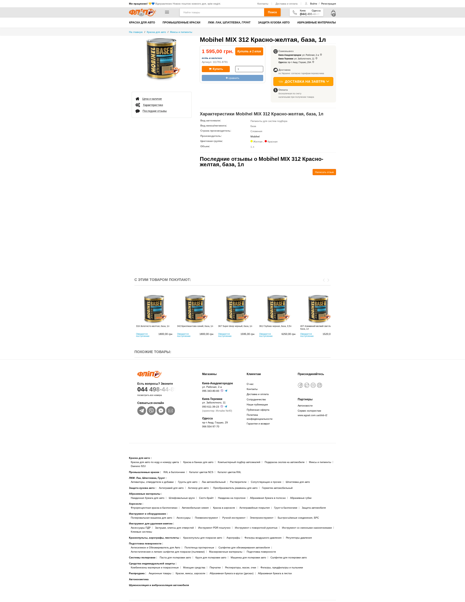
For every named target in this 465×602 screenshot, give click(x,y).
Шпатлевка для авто (298, 481)
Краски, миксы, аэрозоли (190, 573)
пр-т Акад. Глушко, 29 (215, 422)
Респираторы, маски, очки (240, 567)
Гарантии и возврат (258, 423)
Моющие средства (194, 567)
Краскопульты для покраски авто (202, 537)
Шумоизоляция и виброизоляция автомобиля (159, 585)
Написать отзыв (324, 172)
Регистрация (328, 3)
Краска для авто (142, 22)
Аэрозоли (136, 503)
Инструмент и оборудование (148, 513)
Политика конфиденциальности (259, 416)
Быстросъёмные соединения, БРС (298, 517)
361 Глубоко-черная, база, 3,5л (275, 326)
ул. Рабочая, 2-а (212, 386)
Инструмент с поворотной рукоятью (256, 527)
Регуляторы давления (299, 537)
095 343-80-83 (210, 390)
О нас (250, 383)
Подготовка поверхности (146, 543)
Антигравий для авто (171, 487)
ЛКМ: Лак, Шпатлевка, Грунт (229, 22)
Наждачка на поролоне (232, 497)
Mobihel (255, 136)
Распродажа (137, 573)
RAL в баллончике (174, 472)
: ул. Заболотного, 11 (296, 58)
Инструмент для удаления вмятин (151, 523)
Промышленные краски (181, 22)
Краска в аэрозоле (224, 507)
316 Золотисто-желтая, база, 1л (152, 326)
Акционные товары (160, 573)
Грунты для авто (187, 481)
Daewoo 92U (138, 466)
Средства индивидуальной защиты (153, 563)
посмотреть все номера (149, 395)
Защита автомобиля (314, 507)
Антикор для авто (198, 487)
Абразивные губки (301, 497)
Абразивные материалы (316, 22)
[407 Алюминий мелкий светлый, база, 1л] (318, 308)
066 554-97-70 (210, 426)
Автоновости (305, 405)
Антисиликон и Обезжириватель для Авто (155, 547)
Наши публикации (257, 404)
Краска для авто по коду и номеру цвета (155, 462)
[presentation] (324, 279)
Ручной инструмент (233, 517)
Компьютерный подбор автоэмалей (239, 462)
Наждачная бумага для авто (147, 497)
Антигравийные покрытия (254, 507)
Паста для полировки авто (175, 557)
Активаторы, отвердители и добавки (152, 481)
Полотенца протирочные (199, 547)
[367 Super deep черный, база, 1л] (236, 308)
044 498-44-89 (157, 389)
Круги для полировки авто (210, 557)
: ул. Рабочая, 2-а (299, 55)
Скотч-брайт (206, 497)
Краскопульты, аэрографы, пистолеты (155, 537)
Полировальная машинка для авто (151, 517)
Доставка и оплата (287, 3)
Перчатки (215, 567)
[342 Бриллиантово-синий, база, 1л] (195, 308)
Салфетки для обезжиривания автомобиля (244, 547)
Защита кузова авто (274, 22)
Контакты (262, 3)
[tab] (162, 99)
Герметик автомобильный (277, 487)
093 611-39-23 (210, 406)
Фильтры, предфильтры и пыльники (281, 567)
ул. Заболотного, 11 (214, 402)
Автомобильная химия (195, 507)
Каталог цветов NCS (201, 472)
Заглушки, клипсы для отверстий (174, 527)
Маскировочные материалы (225, 551)
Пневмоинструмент (206, 517)
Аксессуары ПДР (141, 527)
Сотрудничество (256, 399)
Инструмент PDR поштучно (214, 527)
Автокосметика (139, 579)
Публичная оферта (258, 409)
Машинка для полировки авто (248, 557)
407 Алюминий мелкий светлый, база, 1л (316, 327)
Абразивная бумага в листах (275, 573)
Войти (314, 3)
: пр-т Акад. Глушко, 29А (295, 62)
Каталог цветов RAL (229, 472)
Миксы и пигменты (320, 462)
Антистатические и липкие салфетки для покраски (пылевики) (168, 551)
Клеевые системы (141, 531)
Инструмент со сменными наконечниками (307, 527)
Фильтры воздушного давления (263, 537)
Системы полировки (143, 557)
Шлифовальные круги (182, 497)
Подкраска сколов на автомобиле (285, 462)
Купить (217, 69)
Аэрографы (233, 537)
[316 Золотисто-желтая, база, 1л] (154, 308)
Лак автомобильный (214, 481)
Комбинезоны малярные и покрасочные (155, 567)
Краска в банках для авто (198, 462)
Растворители (238, 481)
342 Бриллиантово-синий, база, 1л (195, 326)
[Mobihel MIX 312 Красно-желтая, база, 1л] (161, 62)
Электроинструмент (261, 517)
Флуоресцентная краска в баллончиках (154, 507)
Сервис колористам (309, 410)
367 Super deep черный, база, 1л (235, 326)
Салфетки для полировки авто (288, 557)
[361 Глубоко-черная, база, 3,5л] (277, 308)
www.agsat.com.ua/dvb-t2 (312, 415)
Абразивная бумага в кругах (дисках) (232, 573)
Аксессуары (184, 517)
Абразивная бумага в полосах (268, 497)
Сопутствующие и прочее (266, 481)
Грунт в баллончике (285, 507)
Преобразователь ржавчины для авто (235, 487)
